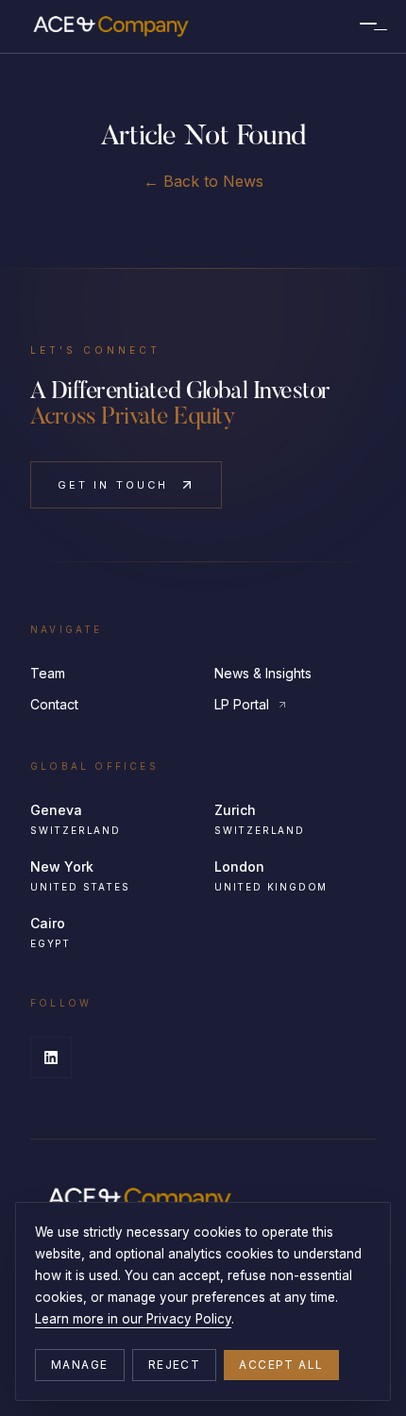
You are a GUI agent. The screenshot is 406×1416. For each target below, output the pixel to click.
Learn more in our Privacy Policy (133, 1318)
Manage (80, 1365)
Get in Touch (113, 484)
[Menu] (368, 26)
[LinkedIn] (51, 1057)
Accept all (281, 1365)
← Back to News (203, 181)
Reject (174, 1365)
